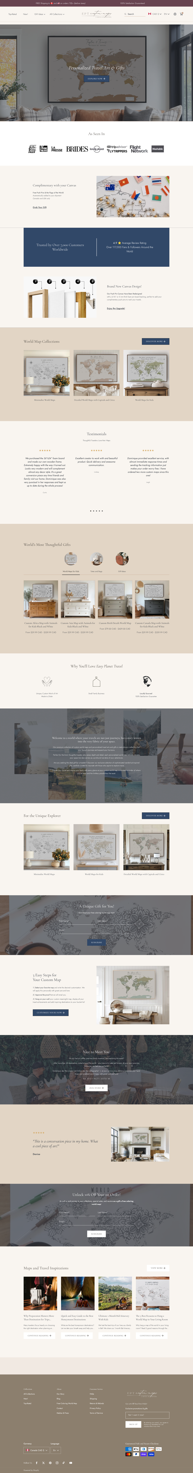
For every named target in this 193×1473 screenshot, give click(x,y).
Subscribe (96, 756)
